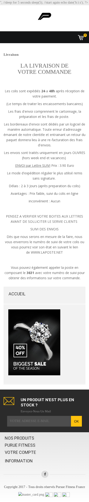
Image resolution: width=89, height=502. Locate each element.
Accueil (17, 293)
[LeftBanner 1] (34, 342)
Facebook (44, 474)
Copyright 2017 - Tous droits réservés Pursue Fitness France (44, 487)
